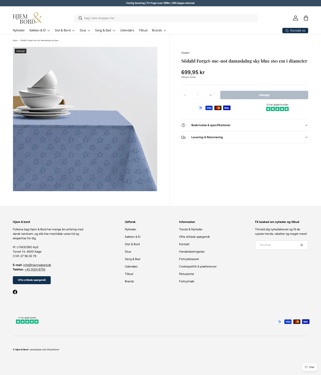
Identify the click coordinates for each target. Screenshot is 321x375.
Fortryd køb (186, 281)
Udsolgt (264, 95)
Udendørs (127, 30)
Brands (157, 30)
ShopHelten (53, 349)
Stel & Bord (63, 30)
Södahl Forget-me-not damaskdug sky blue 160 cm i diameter (40, 40)
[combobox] (166, 18)
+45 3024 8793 (35, 269)
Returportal (186, 274)
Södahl (185, 52)
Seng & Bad (103, 30)
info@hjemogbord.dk (37, 265)
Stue (83, 30)
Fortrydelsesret (189, 259)
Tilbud (143, 30)
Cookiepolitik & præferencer (198, 266)
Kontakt (184, 244)
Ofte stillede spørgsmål (32, 280)
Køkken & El (37, 30)
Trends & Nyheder (190, 229)
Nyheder (19, 30)
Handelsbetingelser (192, 251)
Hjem (15, 40)
